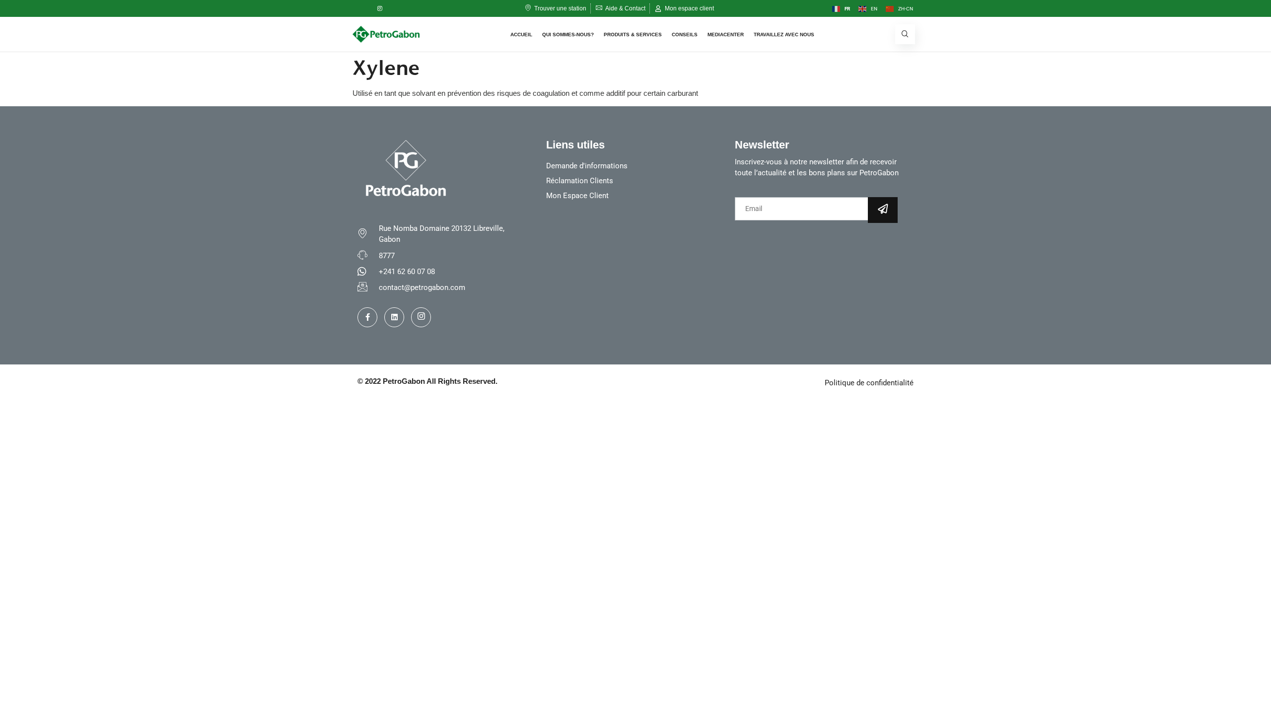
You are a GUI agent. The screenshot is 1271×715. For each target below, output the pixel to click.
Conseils (685, 34)
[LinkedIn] (399, 8)
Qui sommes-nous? (568, 34)
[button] (905, 34)
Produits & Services (633, 34)
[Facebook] (360, 8)
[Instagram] (379, 8)
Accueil (521, 34)
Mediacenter (725, 34)
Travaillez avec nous (784, 34)
